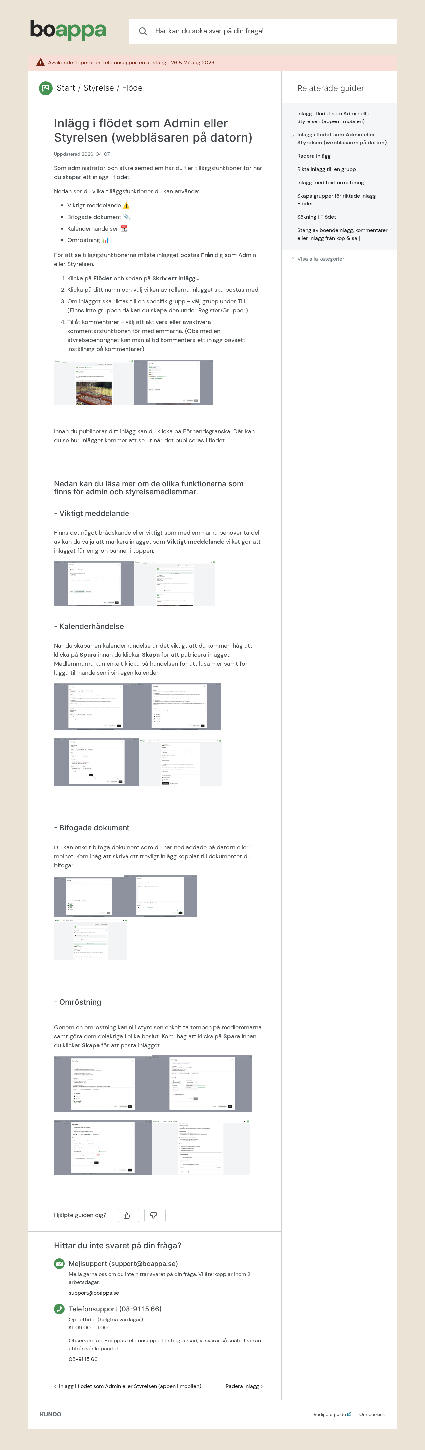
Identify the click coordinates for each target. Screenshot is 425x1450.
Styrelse (98, 88)
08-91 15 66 (83, 1359)
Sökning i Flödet (317, 216)
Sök (380, 31)
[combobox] (263, 31)
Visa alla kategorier (321, 258)
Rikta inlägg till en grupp (327, 169)
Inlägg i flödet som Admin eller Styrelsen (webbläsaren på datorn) (342, 138)
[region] (154, 655)
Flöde (132, 88)
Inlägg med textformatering (331, 182)
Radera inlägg (242, 1386)
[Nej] (155, 1215)
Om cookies (372, 1414)
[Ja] (128, 1215)
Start (66, 88)
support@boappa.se (94, 1292)
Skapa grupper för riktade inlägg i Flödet (338, 199)
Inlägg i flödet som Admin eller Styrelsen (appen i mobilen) (130, 1386)
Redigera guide (330, 1414)
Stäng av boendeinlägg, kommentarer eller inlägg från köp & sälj (343, 234)
